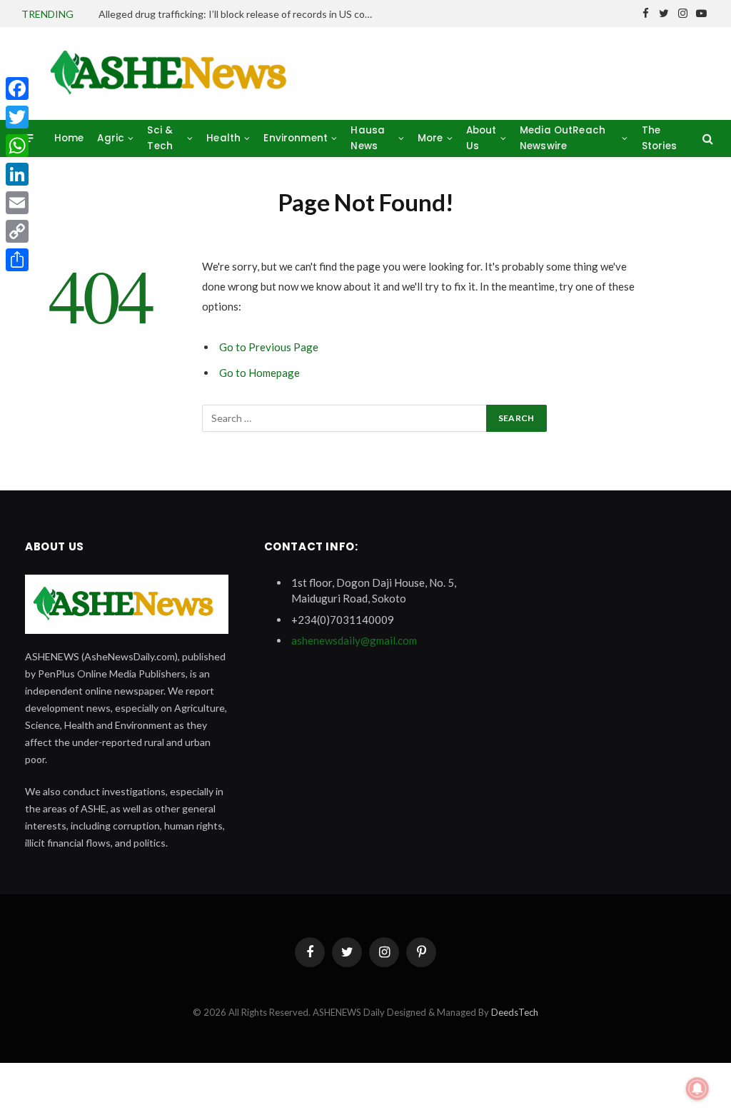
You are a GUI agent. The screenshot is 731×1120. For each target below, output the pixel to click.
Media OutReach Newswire (562, 138)
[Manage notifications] (697, 1088)
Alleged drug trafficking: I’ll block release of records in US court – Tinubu (241, 14)
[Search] (706, 138)
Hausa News (368, 138)
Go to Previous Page (268, 346)
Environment (295, 138)
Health (223, 138)
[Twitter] (17, 117)
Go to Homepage (259, 372)
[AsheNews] (172, 73)
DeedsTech (514, 1012)
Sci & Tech (160, 138)
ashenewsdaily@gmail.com (354, 640)
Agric (110, 138)
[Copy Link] (17, 231)
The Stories (659, 138)
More (430, 138)
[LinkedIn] (17, 174)
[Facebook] (17, 88)
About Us (481, 138)
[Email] (17, 202)
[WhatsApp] (17, 145)
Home (69, 138)
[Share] (17, 260)
